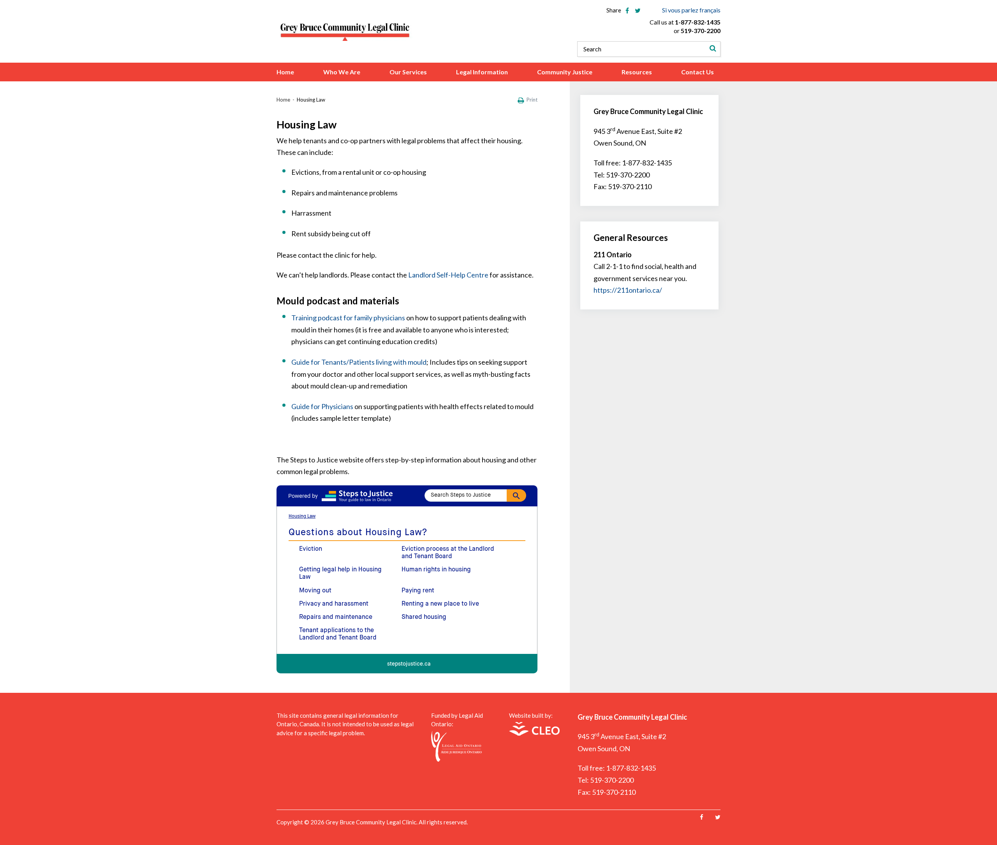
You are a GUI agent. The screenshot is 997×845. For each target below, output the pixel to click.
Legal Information (482, 72)
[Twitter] (717, 817)
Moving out (315, 591)
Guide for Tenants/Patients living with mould (358, 362)
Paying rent (418, 591)
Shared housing (424, 617)
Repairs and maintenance (335, 617)
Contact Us (697, 72)
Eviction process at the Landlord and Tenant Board (448, 553)
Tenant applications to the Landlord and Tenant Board (338, 634)
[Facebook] (701, 817)
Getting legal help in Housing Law (340, 573)
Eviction (310, 549)
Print (532, 100)
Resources (637, 72)
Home (285, 72)
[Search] (712, 49)
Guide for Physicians (322, 406)
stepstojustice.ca (409, 664)
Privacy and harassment (333, 604)
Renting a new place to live (440, 604)
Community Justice (564, 72)
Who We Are (341, 72)
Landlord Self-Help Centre (448, 275)
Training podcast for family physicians (348, 317)
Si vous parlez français (691, 10)
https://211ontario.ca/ (628, 290)
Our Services (408, 72)
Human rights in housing (436, 570)
